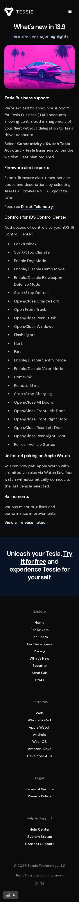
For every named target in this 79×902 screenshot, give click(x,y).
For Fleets (39, 637)
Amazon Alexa (39, 748)
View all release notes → (27, 522)
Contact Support (39, 844)
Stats (39, 680)
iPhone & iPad (39, 720)
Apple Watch (39, 727)
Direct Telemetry (37, 206)
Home (39, 622)
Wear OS (39, 741)
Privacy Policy (39, 796)
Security (39, 665)
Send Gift (40, 672)
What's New (39, 658)
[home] (18, 11)
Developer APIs (39, 756)
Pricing (39, 651)
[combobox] (10, 895)
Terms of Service (40, 789)
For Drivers (39, 629)
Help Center (40, 829)
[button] (70, 11)
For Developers (39, 644)
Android (39, 734)
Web (39, 713)
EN (13, 895)
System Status (39, 836)
